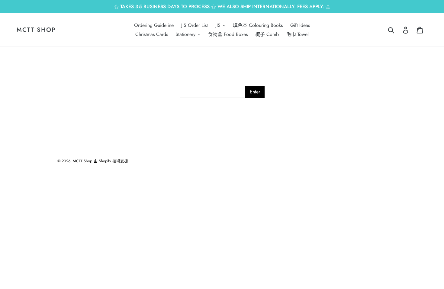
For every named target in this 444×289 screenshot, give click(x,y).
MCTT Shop (36, 30)
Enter (255, 91)
